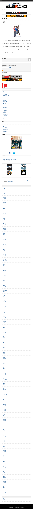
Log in (3, 498)
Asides (3, 91)
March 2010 (4, 431)
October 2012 (4, 393)
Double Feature (5, 103)
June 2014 (4, 368)
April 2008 (4, 460)
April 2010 (4, 430)
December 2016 (4, 331)
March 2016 (4, 342)
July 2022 (4, 248)
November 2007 (4, 466)
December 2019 (4, 286)
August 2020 (4, 276)
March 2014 (4, 372)
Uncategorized (4, 112)
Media (4, 106)
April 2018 (4, 311)
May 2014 (4, 369)
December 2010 (4, 420)
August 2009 (4, 440)
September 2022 (5, 245)
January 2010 (4, 434)
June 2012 (4, 398)
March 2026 (4, 193)
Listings (4, 130)
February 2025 (4, 209)
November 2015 (4, 347)
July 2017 (4, 322)
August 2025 (4, 202)
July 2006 (4, 486)
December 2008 (4, 450)
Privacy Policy (4, 128)
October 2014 (4, 363)
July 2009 (4, 441)
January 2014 (4, 374)
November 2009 (4, 436)
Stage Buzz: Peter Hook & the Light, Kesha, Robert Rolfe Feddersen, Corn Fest (12, 158)
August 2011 (4, 410)
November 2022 (4, 243)
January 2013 (4, 389)
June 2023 (4, 234)
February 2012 (4, 403)
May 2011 (4, 414)
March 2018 (4, 312)
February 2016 (4, 343)
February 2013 (4, 388)
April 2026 (4, 192)
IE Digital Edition (5, 110)
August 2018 (4, 306)
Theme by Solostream (21, 507)
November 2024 (4, 213)
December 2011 (4, 405)
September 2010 (5, 424)
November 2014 (4, 362)
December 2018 (4, 301)
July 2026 (4, 188)
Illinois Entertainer (16, 3)
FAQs (3, 126)
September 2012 (5, 394)
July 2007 (4, 471)
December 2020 (4, 271)
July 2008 (4, 456)
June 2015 (4, 353)
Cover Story (4, 92)
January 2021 (4, 270)
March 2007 (4, 476)
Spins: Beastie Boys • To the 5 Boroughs (7, 160)
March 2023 (4, 238)
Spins (3, 118)
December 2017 (4, 316)
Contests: (4, 122)
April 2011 (4, 415)
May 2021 (4, 265)
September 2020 (5, 275)
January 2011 (4, 419)
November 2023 (4, 228)
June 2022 (4, 249)
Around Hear (4, 100)
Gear (4, 105)
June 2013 (4, 383)
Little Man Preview (5, 18)
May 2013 (4, 384)
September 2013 (5, 379)
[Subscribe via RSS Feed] (2, 70)
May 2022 (4, 250)
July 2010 (4, 426)
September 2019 (5, 290)
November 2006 (4, 481)
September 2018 (5, 305)
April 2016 (4, 341)
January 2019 (4, 300)
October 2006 (4, 482)
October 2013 (4, 378)
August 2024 (4, 217)
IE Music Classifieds (5, 131)
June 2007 (4, 472)
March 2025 (4, 208)
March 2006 (4, 491)
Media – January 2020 (26, 180)
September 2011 (5, 409)
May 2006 (4, 488)
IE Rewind (4, 96)
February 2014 (4, 373)
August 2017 (4, 321)
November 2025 (4, 198)
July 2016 (4, 337)
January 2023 (4, 240)
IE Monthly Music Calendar (6, 129)
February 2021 (4, 269)
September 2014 (5, 364)
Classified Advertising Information (7, 132)
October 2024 (4, 214)
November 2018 (4, 302)
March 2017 (4, 327)
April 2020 (4, 281)
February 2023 (4, 239)
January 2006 (4, 493)
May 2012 (4, 399)
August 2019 (4, 291)
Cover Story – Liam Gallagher (11, 181)
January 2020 (4, 285)
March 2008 (4, 461)
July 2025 (4, 203)
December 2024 (4, 212)
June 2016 (4, 338)
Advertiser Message (5, 115)
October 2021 (4, 259)
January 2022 (4, 255)
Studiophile (4, 108)
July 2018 (4, 307)
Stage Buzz (4, 119)
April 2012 (4, 400)
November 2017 (4, 317)
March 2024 (4, 223)
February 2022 (4, 254)
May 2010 (4, 429)
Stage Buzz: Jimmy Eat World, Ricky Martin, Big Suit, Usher (9, 159)
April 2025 (4, 207)
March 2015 (4, 357)
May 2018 (4, 310)
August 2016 (4, 336)
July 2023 (4, 233)
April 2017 (4, 326)
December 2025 (4, 197)
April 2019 (4, 296)
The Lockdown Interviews (6, 95)
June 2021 (4, 264)
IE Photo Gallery (4, 111)
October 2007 (4, 467)
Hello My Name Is (5, 94)
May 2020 (4, 280)
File (3, 104)
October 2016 (4, 333)
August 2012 (4, 395)
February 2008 (4, 462)
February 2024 (4, 224)
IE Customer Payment (5, 127)
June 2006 (4, 487)
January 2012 (4, 404)
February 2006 (4, 492)
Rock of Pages (5, 107)
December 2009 (4, 435)
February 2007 (4, 477)
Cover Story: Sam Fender (10, 182)
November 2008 (4, 451)
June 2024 (4, 219)
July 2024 (4, 218)
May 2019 (4, 295)
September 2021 (5, 260)
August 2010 (4, 425)
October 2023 (4, 229)
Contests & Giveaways (5, 114)
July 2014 (4, 367)
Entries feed (4, 499)
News (3, 117)
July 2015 (4, 352)
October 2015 (4, 348)
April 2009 (4, 445)
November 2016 (4, 332)
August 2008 (4, 455)
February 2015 (4, 358)
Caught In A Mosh (5, 101)
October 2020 (4, 274)
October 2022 (4, 244)
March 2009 (4, 446)
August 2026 (4, 187)
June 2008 (4, 457)
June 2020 (4, 279)
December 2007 (4, 465)
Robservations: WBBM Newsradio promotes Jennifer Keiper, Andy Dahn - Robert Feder (13, 180)
